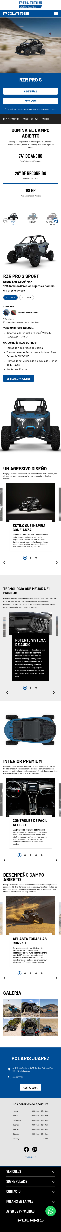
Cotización (30, 101)
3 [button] (36, 558)
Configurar (30, 91)
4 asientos (26, 297)
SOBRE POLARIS (16, 1181)
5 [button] (42, 855)
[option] (30, 518)
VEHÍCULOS (13, 1171)
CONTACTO (13, 1191)
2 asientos (10, 297)
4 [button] (36, 855)
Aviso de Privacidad (20, 1211)
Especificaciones (11, 119)
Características (31, 119)
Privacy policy (30, 1157)
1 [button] (25, 558)
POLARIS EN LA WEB (19, 1201)
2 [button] (31, 558)
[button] (55, 220)
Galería (45, 119)
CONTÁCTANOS (30, 1087)
